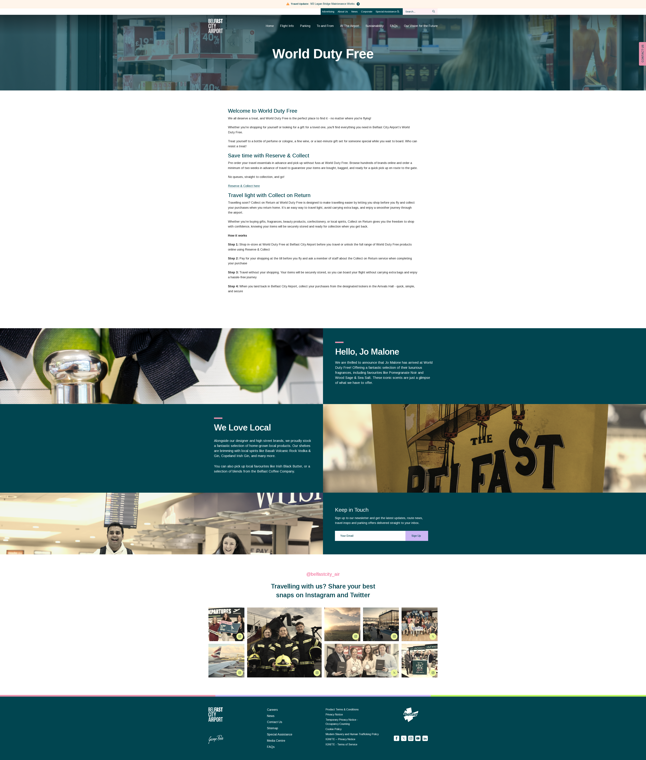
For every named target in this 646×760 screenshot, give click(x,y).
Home (270, 26)
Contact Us (274, 722)
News (354, 11)
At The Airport (349, 26)
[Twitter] (403, 738)
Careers (272, 709)
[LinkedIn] (425, 738)
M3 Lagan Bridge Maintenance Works (332, 3)
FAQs (394, 26)
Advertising (328, 11)
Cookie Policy (334, 729)
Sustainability (375, 26)
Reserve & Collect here (244, 186)
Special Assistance (386, 11)
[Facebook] (396, 738)
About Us (343, 11)
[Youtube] (418, 738)
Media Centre (276, 740)
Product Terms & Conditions (342, 709)
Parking (305, 26)
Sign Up (416, 535)
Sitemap (272, 728)
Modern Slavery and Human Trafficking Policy (352, 734)
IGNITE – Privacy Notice (340, 739)
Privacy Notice (334, 714)
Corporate (366, 11)
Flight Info (287, 26)
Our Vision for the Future (421, 26)
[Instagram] (411, 738)
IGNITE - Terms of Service (341, 744)
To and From (325, 26)
